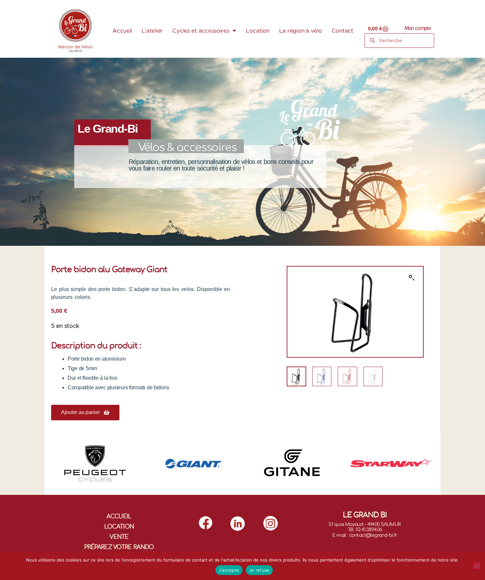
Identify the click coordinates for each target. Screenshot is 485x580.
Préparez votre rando (119, 547)
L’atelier (152, 30)
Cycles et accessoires (200, 30)
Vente (119, 537)
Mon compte (417, 28)
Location (258, 30)
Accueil (122, 30)
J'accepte (229, 570)
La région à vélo (300, 30)
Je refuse (259, 570)
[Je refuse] (476, 566)
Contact (342, 30)
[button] (85, 412)
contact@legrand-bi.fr (373, 535)
